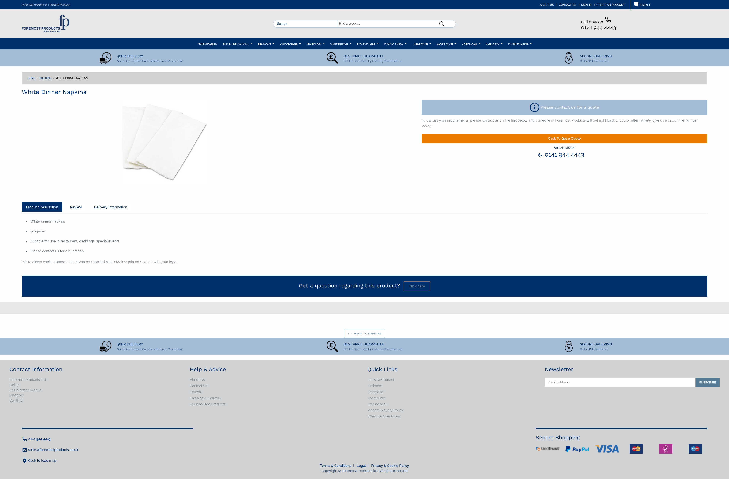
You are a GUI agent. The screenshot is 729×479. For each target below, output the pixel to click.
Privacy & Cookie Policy (390, 466)
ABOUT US (548, 4)
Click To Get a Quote (564, 138)
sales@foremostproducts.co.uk (53, 450)
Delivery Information (110, 207)
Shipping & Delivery (205, 398)
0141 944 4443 (598, 28)
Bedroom (374, 386)
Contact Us (198, 386)
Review (76, 207)
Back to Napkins (367, 333)
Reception (375, 392)
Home (31, 78)
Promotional (377, 404)
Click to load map (42, 460)
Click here (417, 286)
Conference (376, 398)
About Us (197, 380)
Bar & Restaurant (380, 380)
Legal (362, 466)
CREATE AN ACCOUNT (610, 4)
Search (282, 23)
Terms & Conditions (337, 466)
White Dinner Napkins (72, 78)
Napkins (45, 78)
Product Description (42, 207)
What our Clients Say (384, 416)
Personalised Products (208, 404)
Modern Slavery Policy (385, 410)
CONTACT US (569, 4)
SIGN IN (588, 4)
